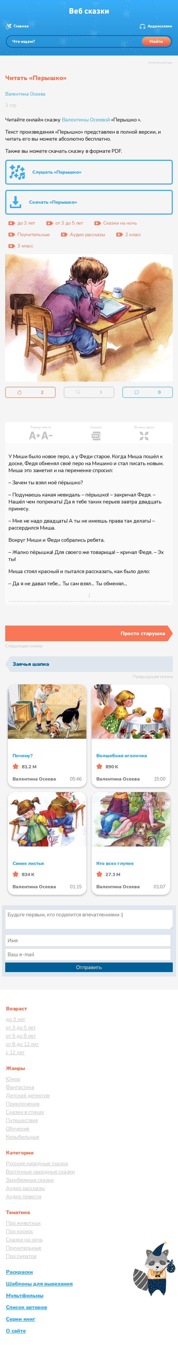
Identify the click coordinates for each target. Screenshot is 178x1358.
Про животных (23, 1223)
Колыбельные (22, 1136)
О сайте (16, 1330)
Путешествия (22, 1120)
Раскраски (19, 1272)
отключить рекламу (160, 63)
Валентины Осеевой (86, 119)
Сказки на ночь (24, 1239)
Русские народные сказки (37, 1163)
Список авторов (26, 1307)
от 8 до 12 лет (22, 1044)
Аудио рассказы (25, 1188)
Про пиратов (21, 1256)
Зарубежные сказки (30, 1179)
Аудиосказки (160, 26)
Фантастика (20, 1087)
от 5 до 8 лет (21, 1035)
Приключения (22, 1103)
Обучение (17, 1128)
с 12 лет (15, 1052)
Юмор (13, 1078)
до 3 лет (15, 1019)
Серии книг (20, 1319)
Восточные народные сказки (40, 1171)
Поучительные (23, 1247)
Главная (21, 26)
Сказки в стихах (25, 1112)
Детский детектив (27, 1095)
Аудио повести (23, 1196)
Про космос (19, 1231)
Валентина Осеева (25, 94)
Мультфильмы (24, 1295)
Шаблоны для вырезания (39, 1283)
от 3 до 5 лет (21, 1027)
